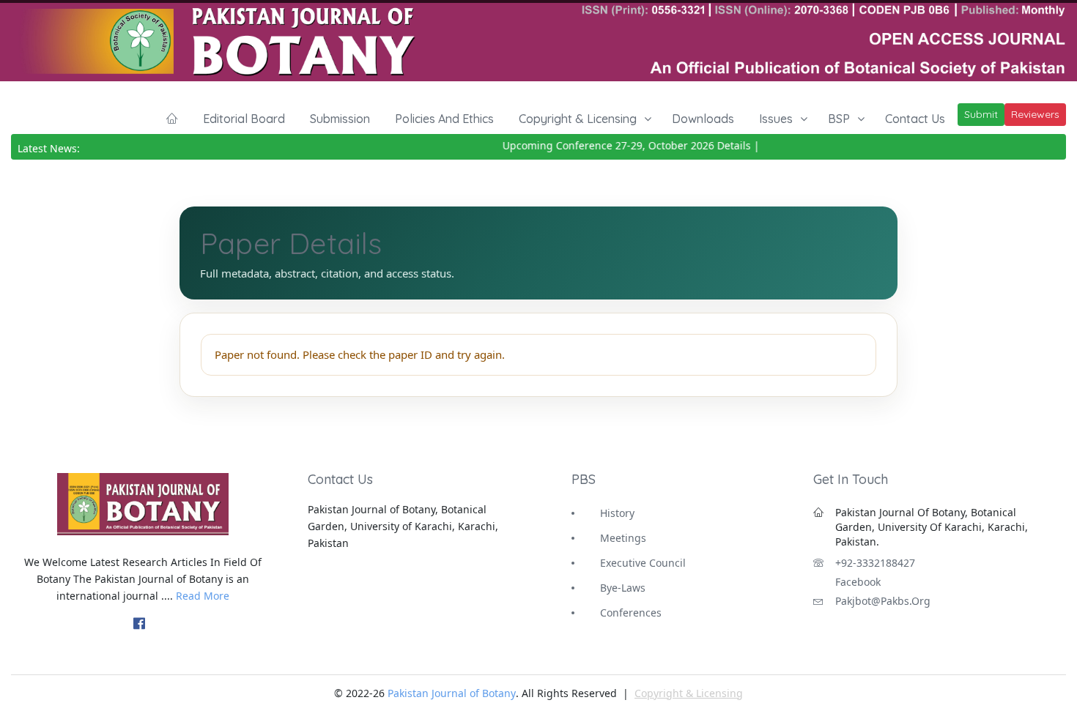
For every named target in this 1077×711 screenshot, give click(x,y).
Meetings (623, 538)
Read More (202, 596)
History (617, 513)
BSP (839, 118)
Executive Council (643, 563)
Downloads (703, 118)
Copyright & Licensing (578, 118)
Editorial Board (244, 118)
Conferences (631, 612)
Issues (776, 118)
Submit (981, 114)
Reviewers (1035, 114)
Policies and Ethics (444, 118)
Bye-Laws (622, 588)
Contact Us (915, 118)
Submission (340, 118)
